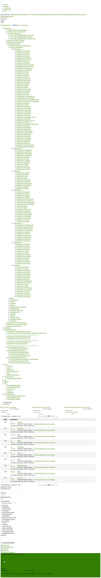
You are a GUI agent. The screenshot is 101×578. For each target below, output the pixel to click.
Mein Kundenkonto (12, 371)
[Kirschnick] (4, 549)
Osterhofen (37, 412)
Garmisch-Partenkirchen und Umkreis (27, 101)
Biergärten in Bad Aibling (23, 58)
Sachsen (12, 316)
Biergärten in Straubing (23, 167)
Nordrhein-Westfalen (16, 310)
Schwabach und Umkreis (23, 218)
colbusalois (20, 447)
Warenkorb (10, 370)
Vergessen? (24, 25)
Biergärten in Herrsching (23, 110)
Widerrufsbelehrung (13, 375)
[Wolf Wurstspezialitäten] (5, 550)
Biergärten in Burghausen (24, 68)
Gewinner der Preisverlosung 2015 (20, 356)
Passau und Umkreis (22, 166)
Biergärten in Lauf (21, 206)
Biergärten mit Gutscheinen (15, 42)
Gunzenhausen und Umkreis (24, 201)
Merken (16, 25)
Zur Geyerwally (12, 407)
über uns (9, 390)
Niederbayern (17, 148)
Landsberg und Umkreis (23, 119)
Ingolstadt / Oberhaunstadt (72, 412)
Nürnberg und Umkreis (23, 211)
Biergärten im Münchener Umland (17, 324)
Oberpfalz (16, 171)
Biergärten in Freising (22, 93)
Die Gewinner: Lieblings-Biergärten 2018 (19, 336)
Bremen (12, 302)
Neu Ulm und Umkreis (23, 293)
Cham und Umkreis (22, 178)
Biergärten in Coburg (22, 251)
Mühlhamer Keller (46, 407)
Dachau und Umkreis (22, 73)
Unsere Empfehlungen (13, 33)
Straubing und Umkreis (23, 169)
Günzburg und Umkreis (23, 275)
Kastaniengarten (86, 407)
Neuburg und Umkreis (23, 126)
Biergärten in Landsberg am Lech (26, 117)
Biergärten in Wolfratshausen (25, 145)
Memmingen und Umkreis (24, 289)
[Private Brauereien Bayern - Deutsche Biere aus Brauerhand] (20, 14)
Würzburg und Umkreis (23, 241)
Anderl (19, 441)
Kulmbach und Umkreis (23, 263)
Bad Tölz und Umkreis (23, 63)
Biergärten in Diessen (22, 75)
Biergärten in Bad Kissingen (24, 228)
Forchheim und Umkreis (23, 256)
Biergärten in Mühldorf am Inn (25, 120)
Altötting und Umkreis (23, 56)
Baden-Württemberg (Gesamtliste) (20, 45)
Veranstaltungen (9, 394)
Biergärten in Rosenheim (23, 127)
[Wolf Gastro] (67, 14)
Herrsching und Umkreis (23, 112)
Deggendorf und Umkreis (24, 152)
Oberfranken (17, 242)
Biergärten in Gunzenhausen (25, 199)
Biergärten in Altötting (23, 54)
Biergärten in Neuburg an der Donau (27, 124)
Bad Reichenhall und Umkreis (25, 66)
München (5, 412)
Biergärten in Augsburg (23, 270)
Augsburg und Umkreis (23, 272)
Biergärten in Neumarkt (23, 180)
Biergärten (7, 28)
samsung (20, 478)
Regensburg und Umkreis (24, 185)
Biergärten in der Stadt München (16, 322)
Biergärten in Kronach (23, 258)
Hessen (12, 305)
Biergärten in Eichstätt (23, 82)
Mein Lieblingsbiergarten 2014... (16, 357)
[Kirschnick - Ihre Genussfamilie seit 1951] (59, 14)
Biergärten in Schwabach (23, 216)
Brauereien (7, 328)
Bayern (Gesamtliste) (16, 47)
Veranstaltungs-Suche (13, 397)
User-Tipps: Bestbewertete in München (21, 35)
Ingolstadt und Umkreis (23, 115)
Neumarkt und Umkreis (23, 181)
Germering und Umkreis (23, 108)
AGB (8, 373)
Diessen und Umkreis (22, 77)
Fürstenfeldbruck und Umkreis (25, 98)
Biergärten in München (23, 51)
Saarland (12, 314)
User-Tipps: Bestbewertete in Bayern (21, 37)
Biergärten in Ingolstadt (23, 113)
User (7, 569)
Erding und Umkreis (22, 87)
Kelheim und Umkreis (22, 159)
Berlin (12, 298)
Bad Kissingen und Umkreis (24, 230)
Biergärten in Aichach (22, 267)
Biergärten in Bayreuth (23, 248)
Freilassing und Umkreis (23, 91)
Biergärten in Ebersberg (23, 79)
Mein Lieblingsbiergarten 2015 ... (16, 350)
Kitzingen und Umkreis (23, 234)
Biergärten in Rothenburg (24, 213)
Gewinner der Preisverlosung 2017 (17, 343)
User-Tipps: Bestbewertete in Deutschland (22, 39)
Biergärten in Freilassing (23, 89)
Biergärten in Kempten (23, 277)
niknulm (19, 422)
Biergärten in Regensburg (24, 183)
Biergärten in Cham (22, 176)
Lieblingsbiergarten (10, 329)
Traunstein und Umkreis (23, 140)
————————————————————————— (23, 335)
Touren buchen (8, 376)
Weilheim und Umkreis (23, 143)
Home (5, 4)
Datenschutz (7, 10)
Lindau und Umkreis (22, 286)
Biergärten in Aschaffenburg (24, 225)
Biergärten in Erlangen (23, 195)
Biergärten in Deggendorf (24, 150)
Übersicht (10, 366)
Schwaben (16, 265)
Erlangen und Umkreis (23, 197)
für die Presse (11, 389)
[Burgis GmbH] (5, 545)
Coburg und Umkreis (22, 253)
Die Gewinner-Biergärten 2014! (19, 361)
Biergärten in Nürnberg (23, 209)
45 (53, 416)
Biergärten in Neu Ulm (23, 291)
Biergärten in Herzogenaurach (25, 202)
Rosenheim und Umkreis (23, 129)
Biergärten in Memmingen (24, 288)
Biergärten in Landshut (23, 160)
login (2, 21)
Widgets (6, 382)
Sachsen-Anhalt (14, 317)
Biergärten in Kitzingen (23, 232)
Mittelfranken (17, 190)
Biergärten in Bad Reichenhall (25, 65)
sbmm (19, 459)
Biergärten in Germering (23, 106)
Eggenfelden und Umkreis (24, 155)
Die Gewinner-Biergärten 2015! (19, 354)
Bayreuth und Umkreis (23, 249)
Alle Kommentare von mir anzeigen (44, 424)
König (19, 434)
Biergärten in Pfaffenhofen (24, 131)
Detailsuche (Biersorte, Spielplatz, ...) (17, 30)
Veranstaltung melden (13, 399)
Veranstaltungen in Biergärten (16, 396)
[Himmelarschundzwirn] (8, 552)
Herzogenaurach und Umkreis (25, 204)
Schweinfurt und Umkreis (23, 237)
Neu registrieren (6, 25)
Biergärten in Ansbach (23, 192)
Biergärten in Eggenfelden (24, 153)
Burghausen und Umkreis (24, 70)
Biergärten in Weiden (22, 187)
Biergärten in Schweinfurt (24, 235)
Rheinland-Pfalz (14, 312)
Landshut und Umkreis (23, 162)
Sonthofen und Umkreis (23, 296)
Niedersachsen (14, 309)
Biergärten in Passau (22, 164)
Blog (5, 380)
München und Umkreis (23, 52)
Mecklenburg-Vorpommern (18, 307)
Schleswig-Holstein (15, 319)
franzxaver (20, 428)
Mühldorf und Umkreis (23, 122)
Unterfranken (17, 223)
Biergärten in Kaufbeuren (24, 281)
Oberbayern (16, 49)
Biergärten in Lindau (22, 284)
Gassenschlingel (22, 465)
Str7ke (19, 453)
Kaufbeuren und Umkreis (23, 282)
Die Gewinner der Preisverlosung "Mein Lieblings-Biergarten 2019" (27, 333)
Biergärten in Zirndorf (23, 220)
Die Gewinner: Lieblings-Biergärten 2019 (19, 331)
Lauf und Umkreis (21, 208)
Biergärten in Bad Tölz (23, 61)
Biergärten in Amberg (22, 173)
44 (50, 416)
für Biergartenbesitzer (13, 385)
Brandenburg (14, 300)
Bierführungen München (14, 378)
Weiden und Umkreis (22, 188)
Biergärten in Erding (22, 86)
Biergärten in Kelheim (22, 157)
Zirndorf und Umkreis (22, 221)
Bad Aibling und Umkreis (23, 59)
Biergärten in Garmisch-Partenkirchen (27, 99)
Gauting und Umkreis (22, 105)
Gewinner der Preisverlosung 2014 (20, 363)
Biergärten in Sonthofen (23, 295)
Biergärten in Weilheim (23, 141)
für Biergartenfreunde (13, 387)
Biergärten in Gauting (22, 103)
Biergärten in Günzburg (23, 274)
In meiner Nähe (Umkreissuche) (16, 32)
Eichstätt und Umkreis (22, 84)
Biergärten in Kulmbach (23, 262)
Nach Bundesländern (13, 44)
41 (43, 416)
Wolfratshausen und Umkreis (25, 147)
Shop (5, 364)
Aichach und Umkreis (22, 268)
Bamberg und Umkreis (23, 246)
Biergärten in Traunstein (23, 138)
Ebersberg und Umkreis (23, 80)
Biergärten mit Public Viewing (15, 40)
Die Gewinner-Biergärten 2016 (19, 349)
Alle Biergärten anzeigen (14, 326)
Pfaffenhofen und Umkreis (24, 133)
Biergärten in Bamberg (23, 244)
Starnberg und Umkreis (23, 136)
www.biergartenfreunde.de (17, 570)
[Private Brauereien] (7, 547)
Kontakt (6, 6)
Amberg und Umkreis (22, 174)
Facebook (3, 576)
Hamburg (13, 303)
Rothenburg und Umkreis (24, 214)
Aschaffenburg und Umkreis (24, 227)
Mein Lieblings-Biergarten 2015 (19, 352)
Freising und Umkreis (22, 94)
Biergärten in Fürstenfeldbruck (25, 96)
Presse (27, 569)
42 (46, 416)
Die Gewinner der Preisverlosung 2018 (18, 338)
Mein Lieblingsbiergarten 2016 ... (16, 347)
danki (18, 472)
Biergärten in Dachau (22, 72)
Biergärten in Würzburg (23, 239)
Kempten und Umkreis (23, 279)
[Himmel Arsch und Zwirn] (79, 14)
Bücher (9, 368)
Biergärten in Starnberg (23, 134)
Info (5, 383)
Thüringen (13, 321)
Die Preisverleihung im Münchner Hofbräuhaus (24, 359)
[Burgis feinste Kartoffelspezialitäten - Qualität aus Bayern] (43, 14)
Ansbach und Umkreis (22, 194)
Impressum (7, 8)
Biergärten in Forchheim (23, 255)
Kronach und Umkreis (22, 260)
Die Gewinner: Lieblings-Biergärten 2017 (19, 342)
